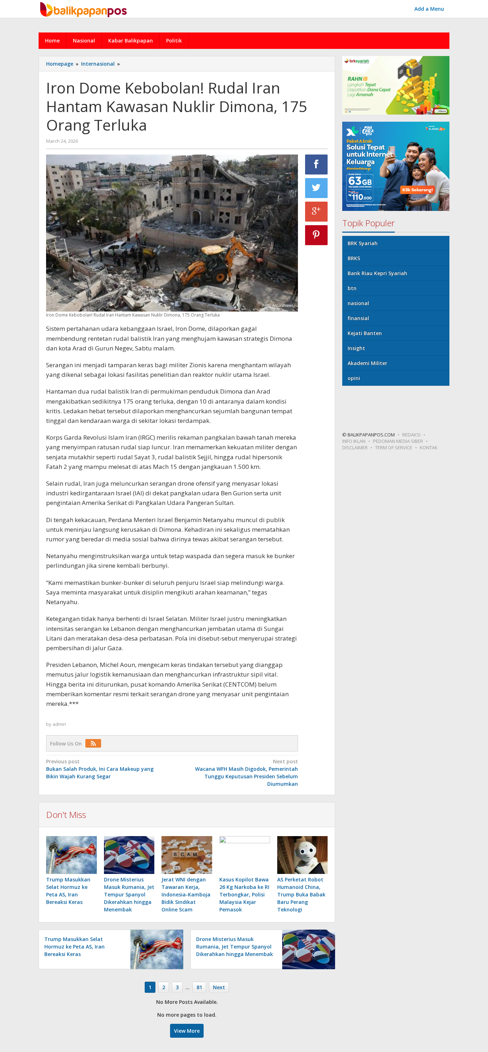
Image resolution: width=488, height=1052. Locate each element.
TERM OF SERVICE (393, 447)
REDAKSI (411, 434)
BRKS (354, 258)
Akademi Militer (367, 363)
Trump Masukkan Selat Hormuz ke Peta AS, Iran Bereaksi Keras (74, 946)
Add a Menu (429, 8)
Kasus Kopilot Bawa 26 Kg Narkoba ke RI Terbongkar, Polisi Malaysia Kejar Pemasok (244, 894)
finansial (358, 318)
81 (199, 987)
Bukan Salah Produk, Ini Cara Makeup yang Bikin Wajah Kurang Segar (100, 769)
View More (187, 1030)
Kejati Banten (365, 333)
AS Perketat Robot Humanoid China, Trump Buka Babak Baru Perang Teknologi (301, 894)
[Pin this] (316, 235)
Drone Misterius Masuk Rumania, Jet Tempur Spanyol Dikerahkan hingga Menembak (129, 894)
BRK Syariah (363, 243)
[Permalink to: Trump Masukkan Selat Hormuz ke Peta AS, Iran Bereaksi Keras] (71, 855)
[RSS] (95, 743)
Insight (356, 348)
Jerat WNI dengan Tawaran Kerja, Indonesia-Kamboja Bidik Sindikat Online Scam (185, 894)
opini (354, 378)
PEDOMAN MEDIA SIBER (398, 441)
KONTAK (429, 447)
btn (352, 288)
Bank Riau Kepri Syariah (377, 273)
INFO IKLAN (353, 441)
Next (219, 987)
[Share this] (316, 165)
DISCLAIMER (355, 447)
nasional (358, 303)
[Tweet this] (316, 188)
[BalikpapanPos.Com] (84, 8)
